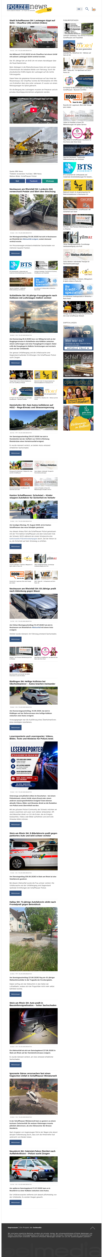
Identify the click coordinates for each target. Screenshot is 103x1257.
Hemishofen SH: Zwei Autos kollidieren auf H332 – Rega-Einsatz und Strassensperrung (32, 406)
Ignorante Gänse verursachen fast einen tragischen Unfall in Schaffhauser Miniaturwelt (33, 1074)
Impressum (13, 1227)
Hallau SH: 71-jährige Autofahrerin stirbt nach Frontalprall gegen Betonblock (33, 903)
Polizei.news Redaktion (25, 50)
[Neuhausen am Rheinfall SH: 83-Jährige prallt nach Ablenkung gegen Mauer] (34, 606)
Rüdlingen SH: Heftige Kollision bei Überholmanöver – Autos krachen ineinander (32, 682)
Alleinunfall (36, 627)
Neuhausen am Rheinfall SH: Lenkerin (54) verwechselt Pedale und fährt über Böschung (33, 190)
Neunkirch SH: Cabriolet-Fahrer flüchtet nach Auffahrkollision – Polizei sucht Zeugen (32, 1152)
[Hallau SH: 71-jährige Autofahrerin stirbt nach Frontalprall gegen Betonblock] (34, 939)
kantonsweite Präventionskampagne (23, 539)
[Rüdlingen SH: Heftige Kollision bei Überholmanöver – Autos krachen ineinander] (34, 696)
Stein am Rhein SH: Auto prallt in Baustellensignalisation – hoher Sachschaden (33, 1004)
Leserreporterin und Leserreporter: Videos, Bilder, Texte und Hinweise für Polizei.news (31, 737)
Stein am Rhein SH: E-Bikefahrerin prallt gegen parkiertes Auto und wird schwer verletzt (33, 834)
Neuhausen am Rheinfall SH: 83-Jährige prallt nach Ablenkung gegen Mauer (33, 589)
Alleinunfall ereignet (30, 239)
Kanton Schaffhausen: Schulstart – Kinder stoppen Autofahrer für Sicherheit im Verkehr (32, 496)
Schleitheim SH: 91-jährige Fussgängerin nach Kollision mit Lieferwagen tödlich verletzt (33, 296)
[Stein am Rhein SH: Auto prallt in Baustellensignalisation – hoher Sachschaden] (34, 1026)
